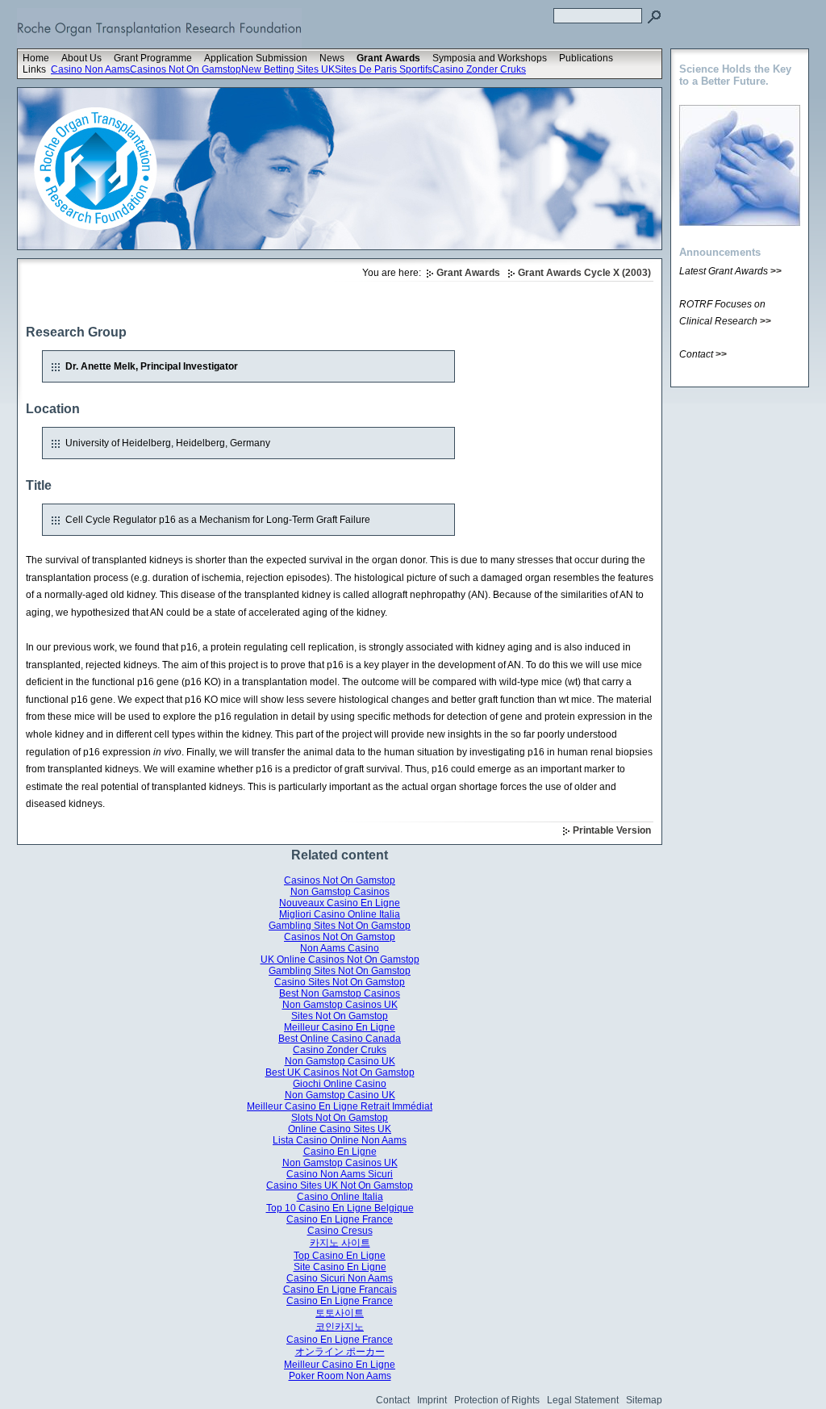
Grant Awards (388, 58)
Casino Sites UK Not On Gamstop (339, 1185)
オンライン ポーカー (340, 1351)
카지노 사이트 (340, 1242)
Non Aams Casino (339, 948)
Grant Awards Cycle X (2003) (584, 272)
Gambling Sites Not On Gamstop (340, 925)
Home (36, 58)
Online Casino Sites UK (339, 1129)
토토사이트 (339, 1313)
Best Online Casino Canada (339, 1038)
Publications (586, 58)
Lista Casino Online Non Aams (340, 1140)
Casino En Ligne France (339, 1219)
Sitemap (644, 1400)
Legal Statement (583, 1400)
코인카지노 (339, 1326)
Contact (393, 1400)
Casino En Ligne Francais (340, 1289)
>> (776, 271)
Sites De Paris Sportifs (383, 69)
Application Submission (255, 58)
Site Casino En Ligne (340, 1267)
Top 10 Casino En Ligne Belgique (340, 1208)
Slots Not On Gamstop (339, 1117)
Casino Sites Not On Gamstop (339, 982)
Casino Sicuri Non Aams (339, 1278)
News (331, 58)
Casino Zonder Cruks (479, 69)
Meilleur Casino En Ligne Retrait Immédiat (339, 1106)
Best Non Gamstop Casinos (339, 993)
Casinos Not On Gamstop (185, 69)
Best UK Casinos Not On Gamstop (340, 1072)
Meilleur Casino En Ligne (339, 1027)
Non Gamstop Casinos (340, 891)
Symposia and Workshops (489, 58)
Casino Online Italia (340, 1196)
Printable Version (612, 830)
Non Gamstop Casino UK (340, 1061)
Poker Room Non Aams (340, 1376)
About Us (81, 58)
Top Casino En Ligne (340, 1255)
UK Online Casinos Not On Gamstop (340, 959)
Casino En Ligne (340, 1151)
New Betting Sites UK (288, 69)
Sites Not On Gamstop (339, 1016)
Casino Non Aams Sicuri (339, 1174)
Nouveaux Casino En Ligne (339, 903)
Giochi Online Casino (339, 1083)
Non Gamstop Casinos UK (340, 1004)
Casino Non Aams (90, 69)
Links (34, 69)
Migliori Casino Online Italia (339, 914)
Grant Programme (153, 58)
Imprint (432, 1400)
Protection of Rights (497, 1400)
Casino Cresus (340, 1230)
